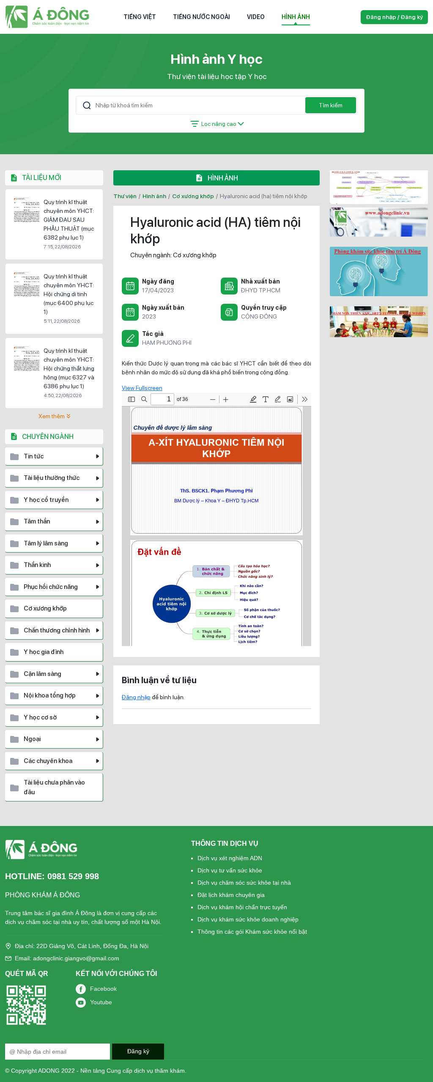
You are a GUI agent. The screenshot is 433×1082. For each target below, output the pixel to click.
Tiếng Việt (139, 17)
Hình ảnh (296, 17)
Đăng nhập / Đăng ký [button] (394, 17)
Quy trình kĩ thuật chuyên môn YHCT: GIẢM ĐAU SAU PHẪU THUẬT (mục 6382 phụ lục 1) (69, 220)
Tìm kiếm (331, 105)
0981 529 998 (73, 876)
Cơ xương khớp (193, 196)
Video (256, 17)
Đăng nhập (136, 697)
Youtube (101, 1002)
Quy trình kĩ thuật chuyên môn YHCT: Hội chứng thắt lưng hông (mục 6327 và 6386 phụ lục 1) (69, 368)
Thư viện (125, 196)
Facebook (103, 988)
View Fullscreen (142, 387)
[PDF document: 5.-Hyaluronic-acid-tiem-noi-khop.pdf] (216, 519)
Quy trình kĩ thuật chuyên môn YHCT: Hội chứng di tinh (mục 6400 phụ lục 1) (69, 294)
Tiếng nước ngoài (201, 17)
